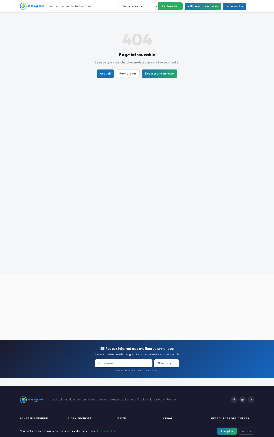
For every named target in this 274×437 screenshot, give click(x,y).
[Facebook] (234, 399)
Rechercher (170, 6)
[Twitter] (242, 399)
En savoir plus (106, 431)
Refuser (246, 431)
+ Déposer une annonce (203, 6)
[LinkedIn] (251, 399)
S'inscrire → (166, 363)
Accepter (227, 431)
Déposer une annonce (159, 73)
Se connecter (234, 6)
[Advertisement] (137, 308)
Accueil (105, 73)
